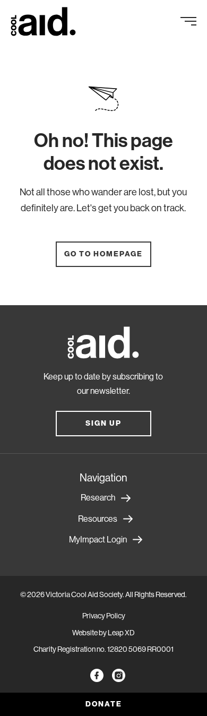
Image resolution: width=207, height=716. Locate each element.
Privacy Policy (103, 615)
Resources (97, 519)
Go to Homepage (103, 253)
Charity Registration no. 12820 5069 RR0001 (103, 649)
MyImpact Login (98, 539)
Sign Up (103, 423)
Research (98, 498)
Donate (103, 704)
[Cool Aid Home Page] (103, 344)
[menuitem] (47, 21)
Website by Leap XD (103, 632)
